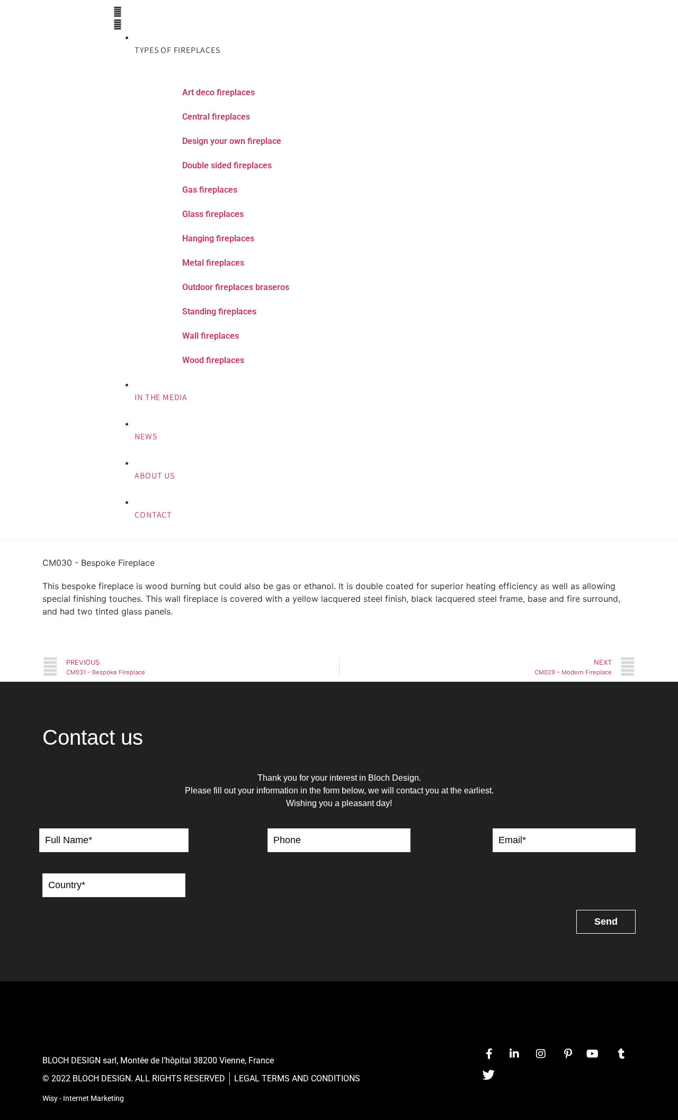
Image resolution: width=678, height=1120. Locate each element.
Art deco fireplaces (218, 92)
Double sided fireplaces (227, 165)
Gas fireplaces (209, 190)
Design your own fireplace (231, 141)
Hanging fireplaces (218, 238)
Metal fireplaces (213, 263)
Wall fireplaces (210, 336)
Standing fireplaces (219, 311)
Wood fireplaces (213, 360)
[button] (323, 18)
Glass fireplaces (213, 214)
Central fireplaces (216, 117)
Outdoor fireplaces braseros (235, 287)
